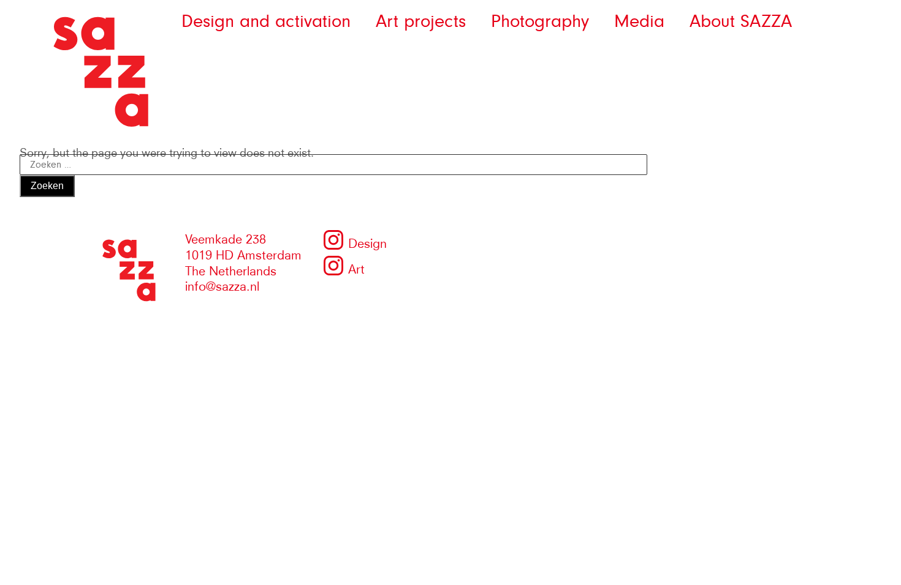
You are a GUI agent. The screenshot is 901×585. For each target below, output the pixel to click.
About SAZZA (741, 21)
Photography (540, 21)
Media (639, 21)
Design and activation (266, 21)
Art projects (421, 21)
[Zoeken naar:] (333, 162)
